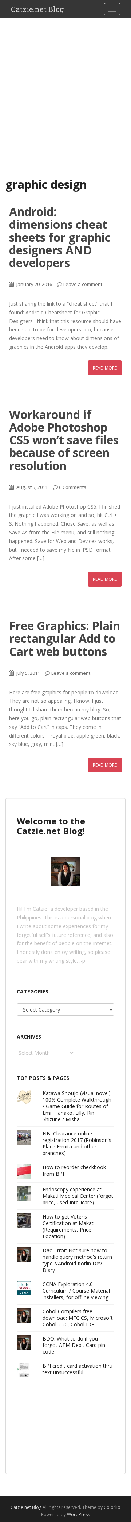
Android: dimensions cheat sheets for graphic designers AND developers (60, 237)
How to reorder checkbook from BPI (74, 1170)
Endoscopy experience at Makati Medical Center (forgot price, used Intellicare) (78, 1196)
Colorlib (112, 1507)
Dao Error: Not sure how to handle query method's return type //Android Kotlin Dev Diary (77, 1260)
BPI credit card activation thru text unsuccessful (77, 1369)
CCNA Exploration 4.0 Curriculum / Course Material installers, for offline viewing (76, 1291)
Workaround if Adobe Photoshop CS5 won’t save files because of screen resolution (64, 440)
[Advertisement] (65, 87)
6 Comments (72, 487)
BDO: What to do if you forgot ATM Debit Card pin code (74, 1345)
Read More (105, 368)
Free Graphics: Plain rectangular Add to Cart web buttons (64, 638)
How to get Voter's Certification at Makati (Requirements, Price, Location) (69, 1226)
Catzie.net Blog (37, 9)
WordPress (78, 1514)
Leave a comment (82, 284)
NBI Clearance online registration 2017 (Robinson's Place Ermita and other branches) (77, 1143)
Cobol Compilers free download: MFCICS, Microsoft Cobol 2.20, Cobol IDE (78, 1318)
